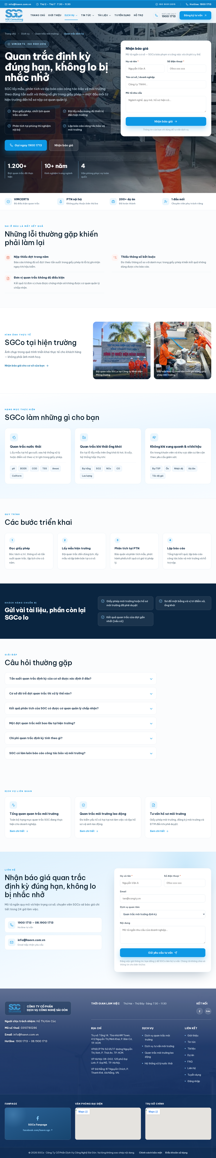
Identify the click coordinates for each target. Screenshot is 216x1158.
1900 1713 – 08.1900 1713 (26, 1041)
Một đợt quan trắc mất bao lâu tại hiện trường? (42, 723)
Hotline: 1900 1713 (200, 4)
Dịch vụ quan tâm (130, 907)
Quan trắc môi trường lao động (159, 1055)
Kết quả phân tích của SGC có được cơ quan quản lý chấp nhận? (54, 708)
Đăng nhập (193, 1081)
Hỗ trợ (138, 15)
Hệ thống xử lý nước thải (158, 1063)
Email (123, 891)
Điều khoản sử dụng (176, 1152)
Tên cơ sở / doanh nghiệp (140, 77)
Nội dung (125, 923)
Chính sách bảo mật (150, 1152)
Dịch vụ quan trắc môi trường (157, 1037)
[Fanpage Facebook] (199, 1011)
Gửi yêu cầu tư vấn (160, 952)
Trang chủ (37, 15)
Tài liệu (103, 15)
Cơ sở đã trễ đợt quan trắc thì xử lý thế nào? (40, 693)
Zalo (208, 1011)
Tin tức (86, 15)
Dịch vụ (69, 15)
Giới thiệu (54, 15)
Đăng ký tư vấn (193, 15)
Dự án (190, 1055)
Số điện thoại (175, 61)
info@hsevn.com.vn (20, 4)
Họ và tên (132, 61)
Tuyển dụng (122, 15)
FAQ (190, 1061)
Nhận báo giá (64, 145)
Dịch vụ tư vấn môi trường (159, 1046)
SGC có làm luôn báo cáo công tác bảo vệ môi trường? (47, 753)
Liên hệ (191, 1068)
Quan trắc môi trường (47, 33)
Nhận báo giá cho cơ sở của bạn (25, 365)
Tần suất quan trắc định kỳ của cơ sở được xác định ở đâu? (50, 678)
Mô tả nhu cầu (134, 92)
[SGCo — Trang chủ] (14, 15)
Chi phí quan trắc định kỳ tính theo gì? (35, 738)
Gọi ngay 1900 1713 (28, 145)
